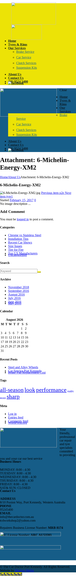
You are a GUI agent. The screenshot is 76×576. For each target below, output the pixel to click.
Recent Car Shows (20, 242)
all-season (12, 389)
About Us (14, 177)
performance (51, 389)
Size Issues (15, 246)
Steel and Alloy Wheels (23, 367)
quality (70, 391)
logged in (23, 219)
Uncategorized (17, 255)
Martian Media (24, 570)
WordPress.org (17, 422)
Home (4, 177)
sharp (13, 396)
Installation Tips (18, 239)
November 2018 (18, 287)
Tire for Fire (16, 249)
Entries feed (15, 417)
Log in (12, 414)
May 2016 (14, 303)
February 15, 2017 (21, 200)
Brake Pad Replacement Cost (27, 372)
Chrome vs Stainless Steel (24, 235)
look (30, 389)
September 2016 (18, 291)
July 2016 (14, 298)
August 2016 (16, 294)
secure (3, 398)
